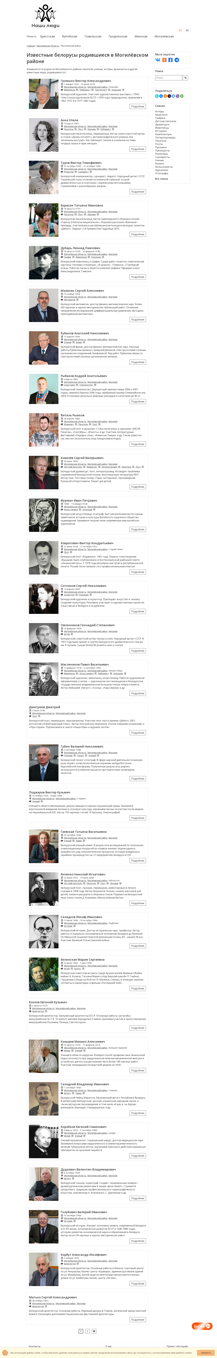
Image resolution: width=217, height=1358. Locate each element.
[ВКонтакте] (161, 96)
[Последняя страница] (94, 1331)
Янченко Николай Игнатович (83, 874)
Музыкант (69, 424)
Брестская (47, 36)
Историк (68, 926)
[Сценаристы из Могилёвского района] (90, 171)
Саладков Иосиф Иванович (81, 917)
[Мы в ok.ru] (164, 60)
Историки (161, 131)
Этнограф (87, 509)
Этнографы (161, 173)
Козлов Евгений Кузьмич (48, 1002)
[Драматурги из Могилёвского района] (99, 466)
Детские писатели (165, 121)
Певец (78, 1093)
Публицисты (162, 150)
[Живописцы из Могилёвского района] (77, 89)
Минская (141, 36)
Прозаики (161, 147)
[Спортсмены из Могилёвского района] (77, 384)
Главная (31, 45)
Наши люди (45, 25)
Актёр (67, 634)
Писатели (160, 140)
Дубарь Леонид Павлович (80, 248)
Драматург (92, 466)
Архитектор (38, 1011)
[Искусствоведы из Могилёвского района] (80, 509)
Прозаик (91, 129)
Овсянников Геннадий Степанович (88, 625)
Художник (116, 89)
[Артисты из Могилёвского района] (83, 968)
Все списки (161, 178)
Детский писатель (73, 466)
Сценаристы (162, 157)
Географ (68, 755)
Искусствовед (71, 509)
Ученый (67, 342)
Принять (206, 1352)
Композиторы (163, 134)
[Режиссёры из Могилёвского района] (75, 171)
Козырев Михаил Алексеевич (83, 1042)
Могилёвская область (48, 45)
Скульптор (69, 594)
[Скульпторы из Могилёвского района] (76, 594)
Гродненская (118, 36)
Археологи (161, 114)
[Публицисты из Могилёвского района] (113, 129)
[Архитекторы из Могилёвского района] (46, 1011)
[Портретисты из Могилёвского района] (109, 89)
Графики (160, 118)
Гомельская (93, 36)
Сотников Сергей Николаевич (83, 586)
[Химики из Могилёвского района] (84, 840)
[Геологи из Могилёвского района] (86, 755)
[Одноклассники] (165, 96)
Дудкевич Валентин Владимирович (88, 1169)
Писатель (69, 129)
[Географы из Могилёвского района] (74, 755)
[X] (169, 96)
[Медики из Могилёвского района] (72, 1050)
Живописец (69, 89)
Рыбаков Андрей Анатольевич (84, 376)
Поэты (159, 144)
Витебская (69, 36)
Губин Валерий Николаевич (82, 746)
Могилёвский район (97, 87)
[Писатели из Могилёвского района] (75, 129)
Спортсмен (69, 384)
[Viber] (177, 96)
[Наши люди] (45, 21)
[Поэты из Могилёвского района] (85, 129)
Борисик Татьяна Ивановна (82, 205)
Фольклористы (164, 166)
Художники (161, 170)
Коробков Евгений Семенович (83, 1127)
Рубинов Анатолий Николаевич (85, 333)
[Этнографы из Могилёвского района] (94, 509)
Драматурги (162, 124)
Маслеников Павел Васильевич (85, 664)
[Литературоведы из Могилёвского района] (119, 466)
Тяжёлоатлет (86, 384)
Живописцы (162, 127)
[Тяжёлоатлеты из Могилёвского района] (95, 384)
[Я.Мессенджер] (157, 96)
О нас (108, 1346)
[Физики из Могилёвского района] (84, 342)
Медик (67, 1050)
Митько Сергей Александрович (53, 1297)
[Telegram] (173, 96)
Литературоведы (165, 137)
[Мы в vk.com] (157, 60)
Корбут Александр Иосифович (84, 1255)
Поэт (80, 129)
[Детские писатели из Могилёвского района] (84, 466)
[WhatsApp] (181, 96)
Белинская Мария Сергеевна (83, 960)
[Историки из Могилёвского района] (74, 926)
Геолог (80, 755)
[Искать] (185, 77)
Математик (69, 299)
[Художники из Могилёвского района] (123, 89)
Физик (79, 342)
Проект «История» (177, 1346)
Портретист (101, 89)
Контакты (34, 1346)
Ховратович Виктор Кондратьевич (87, 543)
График (67, 257)
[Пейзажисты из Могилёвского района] (92, 89)
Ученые (159, 160)
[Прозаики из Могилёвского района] (97, 129)
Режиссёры (161, 153)
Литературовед (109, 466)
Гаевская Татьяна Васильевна (84, 832)
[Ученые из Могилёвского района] (73, 342)
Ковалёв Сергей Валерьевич (82, 458)
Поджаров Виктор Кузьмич (49, 792)
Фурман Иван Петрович (79, 500)
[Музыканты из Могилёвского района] (76, 424)
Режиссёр (69, 171)
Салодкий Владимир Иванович (85, 1084)
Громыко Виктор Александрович (86, 81)
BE (187, 30)
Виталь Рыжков (72, 415)
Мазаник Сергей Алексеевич (82, 291)
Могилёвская (164, 36)
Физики (159, 163)
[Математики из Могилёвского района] (77, 299)
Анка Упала (69, 120)
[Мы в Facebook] (170, 60)
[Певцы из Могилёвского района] (83, 1093)
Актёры (159, 111)
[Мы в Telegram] (176, 60)
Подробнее (137, 106)
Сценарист (83, 171)
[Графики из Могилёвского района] (73, 257)
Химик (79, 840)
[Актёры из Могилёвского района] (71, 634)
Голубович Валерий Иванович (84, 1212)
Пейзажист (84, 89)
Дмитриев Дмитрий (44, 707)
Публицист (105, 129)
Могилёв (112, 126)
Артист (77, 968)
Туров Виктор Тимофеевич (81, 163)
